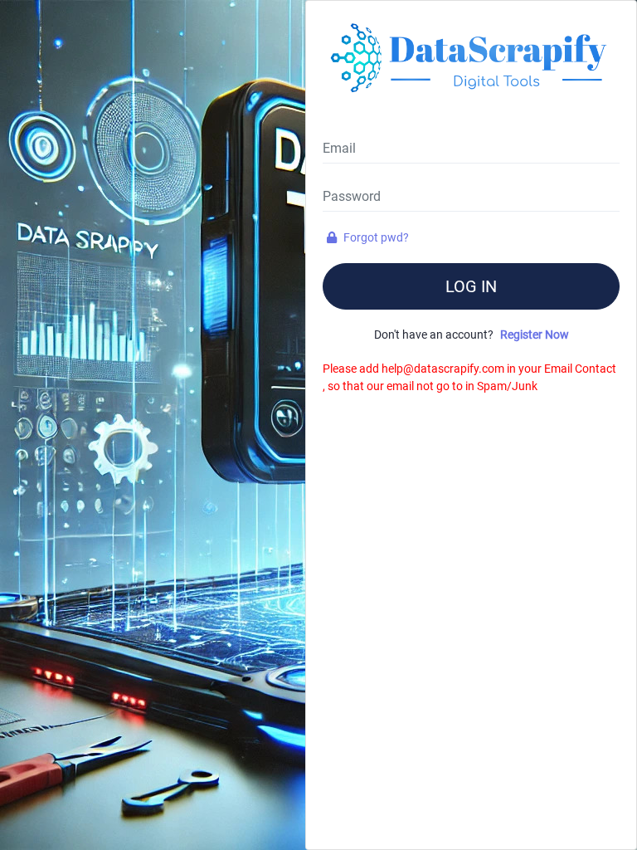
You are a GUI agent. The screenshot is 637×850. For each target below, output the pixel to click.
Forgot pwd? (375, 237)
